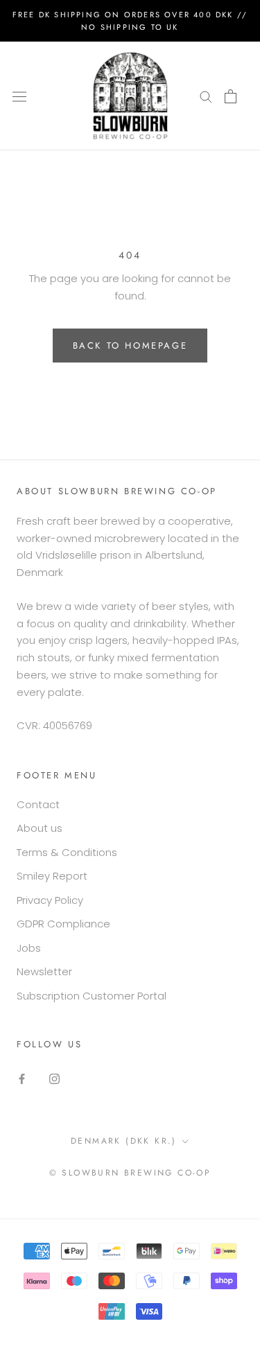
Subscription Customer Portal (91, 995)
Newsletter (44, 971)
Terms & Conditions (67, 852)
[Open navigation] (19, 95)
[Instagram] (54, 1078)
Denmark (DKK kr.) (124, 1141)
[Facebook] (22, 1078)
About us (39, 828)
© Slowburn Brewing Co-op (130, 1173)
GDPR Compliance (63, 923)
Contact (38, 804)
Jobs (29, 948)
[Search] (206, 96)
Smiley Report (52, 875)
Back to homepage (130, 345)
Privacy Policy (50, 900)
